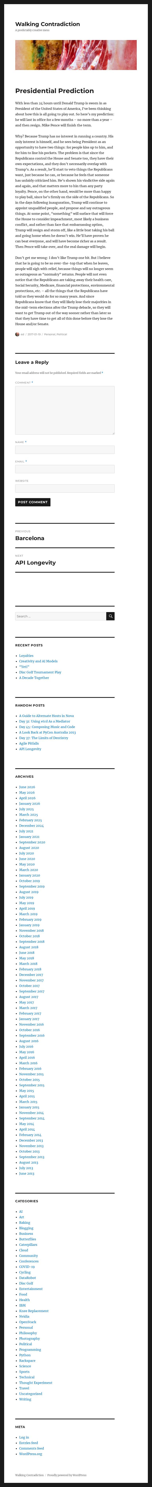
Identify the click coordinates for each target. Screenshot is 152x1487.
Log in (24, 1437)
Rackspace (27, 1361)
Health (24, 1300)
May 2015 (26, 1091)
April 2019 (27, 908)
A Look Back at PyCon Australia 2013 (47, 732)
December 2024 (31, 826)
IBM (22, 1305)
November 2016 (31, 1024)
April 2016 (27, 1057)
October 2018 (29, 936)
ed (22, 334)
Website (22, 480)
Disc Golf (26, 1283)
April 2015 (27, 1096)
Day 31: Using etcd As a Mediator (44, 721)
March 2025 (28, 815)
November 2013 (31, 1146)
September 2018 (32, 942)
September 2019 (32, 886)
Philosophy (28, 1333)
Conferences (29, 1261)
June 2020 (27, 859)
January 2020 (29, 875)
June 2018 (26, 953)
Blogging (26, 1228)
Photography (29, 1338)
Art (21, 1217)
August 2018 (28, 947)
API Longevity (30, 749)
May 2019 (26, 903)
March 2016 (28, 1063)
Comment (24, 382)
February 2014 (30, 1135)
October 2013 (29, 1151)
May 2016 (26, 1052)
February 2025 (30, 820)
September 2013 (31, 1157)
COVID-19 (27, 1267)
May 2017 (26, 1002)
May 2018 (26, 958)
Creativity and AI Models (38, 661)
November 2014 (31, 1113)
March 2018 (28, 964)
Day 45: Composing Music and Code (47, 727)
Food (23, 1294)
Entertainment (31, 1289)
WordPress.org (30, 1454)
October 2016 (29, 1030)
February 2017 (30, 1013)
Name (21, 442)
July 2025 (26, 809)
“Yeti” (24, 667)
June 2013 (26, 1173)
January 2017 (29, 1019)
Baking (24, 1223)
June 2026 (27, 787)
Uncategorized (30, 1394)
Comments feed (31, 1448)
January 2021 (29, 837)
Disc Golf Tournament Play (40, 672)
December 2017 (31, 975)
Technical (26, 1377)
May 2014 (26, 1124)
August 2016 (29, 1041)
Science (25, 1366)
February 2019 (30, 919)
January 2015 (29, 1107)
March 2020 (28, 870)
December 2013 (31, 1140)
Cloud (23, 1250)
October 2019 (29, 881)
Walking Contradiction (47, 24)
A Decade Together (34, 678)
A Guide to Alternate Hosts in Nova (46, 716)
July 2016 (26, 1046)
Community (28, 1256)
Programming (30, 1350)
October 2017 (29, 986)
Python (25, 1355)
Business (26, 1234)
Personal (49, 334)
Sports (24, 1372)
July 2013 (26, 1168)
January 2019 (29, 925)
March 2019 (28, 914)
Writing (25, 1399)
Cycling (25, 1272)
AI (21, 1211)
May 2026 (27, 792)
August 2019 (29, 892)
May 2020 (27, 864)
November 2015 (31, 1074)
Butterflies (27, 1239)
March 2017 (28, 1008)
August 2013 (28, 1162)
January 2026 (29, 804)
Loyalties (26, 656)
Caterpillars (28, 1245)
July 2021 (26, 831)
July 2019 (26, 897)
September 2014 (32, 1118)
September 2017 (31, 991)
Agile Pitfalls (29, 743)
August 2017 (28, 997)
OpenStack (27, 1322)
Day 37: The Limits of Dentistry (43, 738)
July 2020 (26, 853)
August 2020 (29, 848)
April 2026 (27, 798)
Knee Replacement (34, 1311)
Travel (24, 1388)
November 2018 (31, 931)
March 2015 (28, 1102)
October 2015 (29, 1080)
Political (62, 334)
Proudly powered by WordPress (66, 1475)
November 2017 (31, 980)
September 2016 (32, 1035)
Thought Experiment (35, 1383)
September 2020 (32, 842)
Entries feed (28, 1443)
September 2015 (32, 1085)
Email (21, 461)
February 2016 (30, 1069)
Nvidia (24, 1316)
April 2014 (27, 1129)
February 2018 (30, 969)
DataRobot (27, 1278)
